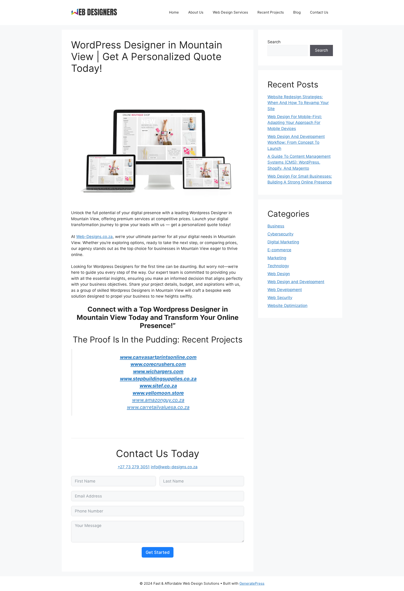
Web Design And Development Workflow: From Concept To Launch (296, 142)
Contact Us (319, 12)
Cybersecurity (280, 234)
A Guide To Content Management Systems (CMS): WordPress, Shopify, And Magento (299, 162)
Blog (297, 12)
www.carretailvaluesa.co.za (158, 407)
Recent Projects (270, 12)
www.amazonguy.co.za (158, 400)
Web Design (278, 273)
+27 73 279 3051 (134, 467)
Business (275, 226)
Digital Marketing (283, 242)
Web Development (284, 289)
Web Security (279, 297)
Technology (278, 265)
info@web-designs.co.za (174, 467)
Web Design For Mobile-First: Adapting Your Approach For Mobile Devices (294, 122)
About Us (195, 12)
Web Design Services (230, 12)
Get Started (158, 552)
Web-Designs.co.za (94, 236)
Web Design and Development (295, 281)
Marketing (276, 258)
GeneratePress (251, 583)
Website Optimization (287, 305)
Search (274, 42)
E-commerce (279, 250)
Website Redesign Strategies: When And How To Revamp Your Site (298, 102)
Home (174, 12)
